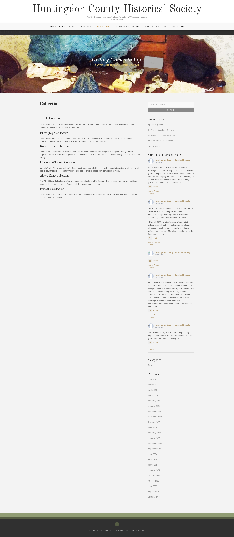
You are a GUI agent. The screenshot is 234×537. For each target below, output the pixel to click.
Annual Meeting (155, 145)
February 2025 (154, 432)
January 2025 (154, 438)
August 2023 (153, 480)
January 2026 (154, 405)
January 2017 (154, 496)
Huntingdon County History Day (161, 135)
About (71, 26)
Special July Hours (156, 124)
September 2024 (155, 448)
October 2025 (154, 422)
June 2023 (152, 486)
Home (53, 26)
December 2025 (155, 411)
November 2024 (155, 443)
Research (85, 26)
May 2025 (152, 427)
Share (152, 193)
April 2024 (152, 459)
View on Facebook (154, 191)
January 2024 (154, 470)
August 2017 (153, 491)
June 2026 (152, 379)
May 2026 (152, 384)
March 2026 (153, 395)
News (62, 26)
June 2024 (152, 454)
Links (165, 26)
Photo (155, 186)
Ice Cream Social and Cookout (161, 129)
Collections (103, 26)
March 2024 (153, 464)
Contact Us (177, 26)
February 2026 (154, 400)
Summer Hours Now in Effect (160, 140)
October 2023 (154, 475)
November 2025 (155, 416)
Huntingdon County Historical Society (117, 9)
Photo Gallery (140, 26)
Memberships (121, 26)
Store (155, 26)
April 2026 (152, 389)
